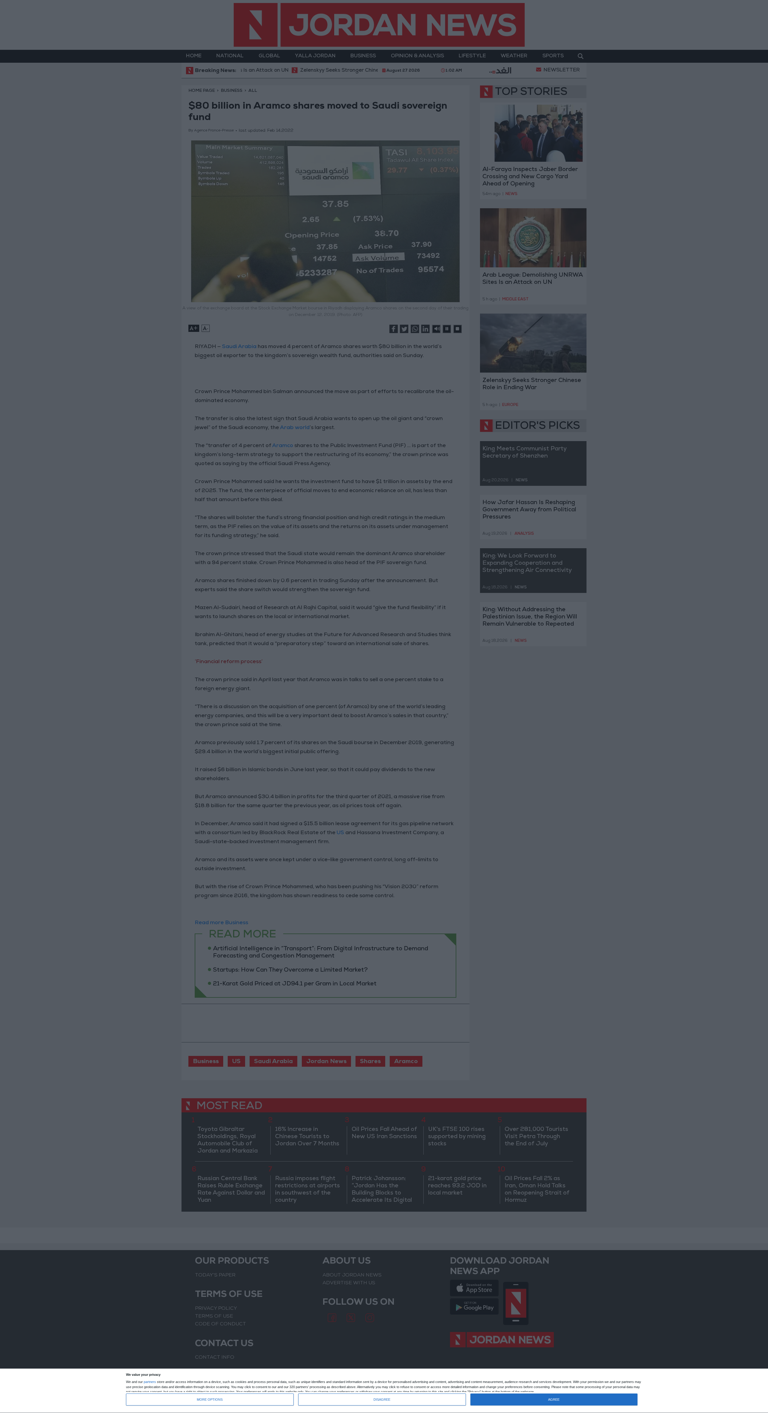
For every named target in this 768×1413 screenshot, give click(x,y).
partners (150, 1382)
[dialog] (384, 1391)
